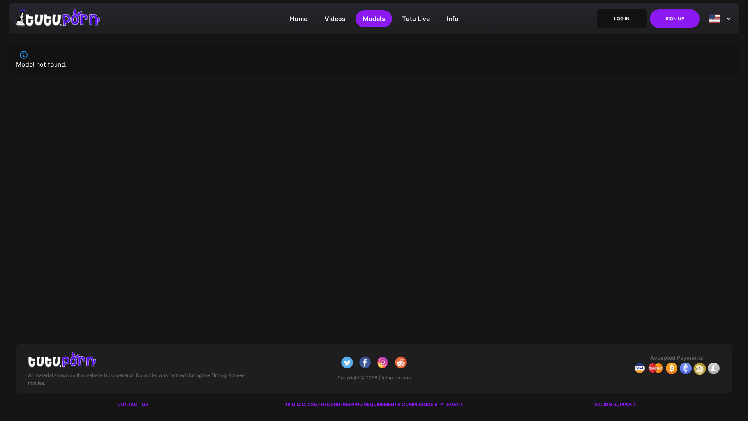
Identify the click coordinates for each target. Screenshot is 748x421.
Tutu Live (416, 19)
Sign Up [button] (674, 18)
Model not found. (41, 64)
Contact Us (132, 404)
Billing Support (615, 404)
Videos (335, 19)
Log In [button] (622, 18)
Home (298, 19)
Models (374, 19)
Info (453, 19)
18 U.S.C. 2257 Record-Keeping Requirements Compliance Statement (374, 404)
